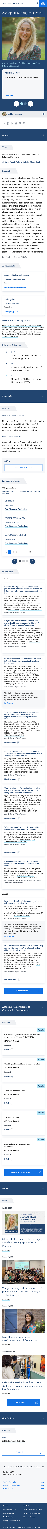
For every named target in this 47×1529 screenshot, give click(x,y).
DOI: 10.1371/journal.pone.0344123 (14, 734)
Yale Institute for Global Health (27, 334)
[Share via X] (4, 123)
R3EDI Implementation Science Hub (21, 332)
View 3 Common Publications (16, 526)
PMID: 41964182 (25, 770)
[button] (12, 73)
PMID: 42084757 (34, 642)
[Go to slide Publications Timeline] (23, 561)
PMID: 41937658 (23, 809)
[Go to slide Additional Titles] (21, 103)
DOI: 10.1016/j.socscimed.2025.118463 (17, 968)
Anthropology (7, 325)
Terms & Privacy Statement (32, 1513)
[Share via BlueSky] (16, 123)
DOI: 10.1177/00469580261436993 (26, 772)
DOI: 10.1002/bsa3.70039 (22, 915)
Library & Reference (30, 1517)
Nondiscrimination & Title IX (33, 1509)
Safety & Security (8, 1513)
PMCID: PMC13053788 (24, 682)
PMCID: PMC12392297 (19, 967)
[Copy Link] (43, 135)
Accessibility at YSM (9, 1509)
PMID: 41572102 (22, 875)
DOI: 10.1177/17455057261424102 (26, 811)
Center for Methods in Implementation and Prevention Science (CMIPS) (22, 326)
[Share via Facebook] (8, 123)
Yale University (8, 1517)
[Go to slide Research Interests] (14, 561)
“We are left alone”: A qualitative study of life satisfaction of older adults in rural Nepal (21, 828)
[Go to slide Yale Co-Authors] (20, 561)
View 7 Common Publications (16, 509)
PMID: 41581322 (25, 839)
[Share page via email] (20, 123)
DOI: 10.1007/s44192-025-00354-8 (26, 878)
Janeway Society (14, 330)
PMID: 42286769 (13, 609)
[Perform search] (37, 3)
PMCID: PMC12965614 (12, 733)
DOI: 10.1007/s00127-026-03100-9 (15, 644)
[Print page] (24, 123)
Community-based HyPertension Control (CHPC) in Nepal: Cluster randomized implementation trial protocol (23, 661)
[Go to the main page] (14, 3)
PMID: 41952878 (10, 682)
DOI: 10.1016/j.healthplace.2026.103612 (19, 840)
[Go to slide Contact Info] (16, 104)
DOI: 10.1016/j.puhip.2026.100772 (20, 683)
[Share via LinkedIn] (12, 123)
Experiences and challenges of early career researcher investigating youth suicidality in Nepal (21, 863)
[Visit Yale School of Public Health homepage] (23, 1467)
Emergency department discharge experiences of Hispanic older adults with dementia (22, 902)
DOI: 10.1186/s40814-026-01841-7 (31, 609)
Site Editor (27, 1506)
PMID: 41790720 (35, 731)
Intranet (5, 1506)
